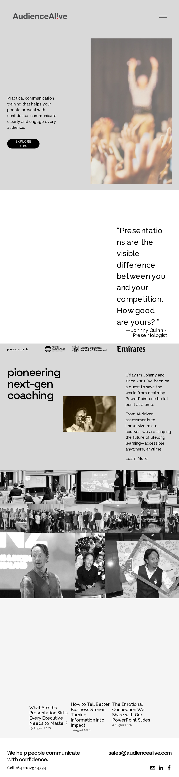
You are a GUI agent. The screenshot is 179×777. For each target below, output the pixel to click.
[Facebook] (169, 767)
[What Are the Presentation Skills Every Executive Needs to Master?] (48, 695)
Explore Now (23, 143)
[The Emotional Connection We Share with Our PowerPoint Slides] (131, 693)
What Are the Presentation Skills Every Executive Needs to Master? (48, 715)
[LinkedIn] (161, 767)
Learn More (137, 458)
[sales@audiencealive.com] (152, 767)
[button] (143, 683)
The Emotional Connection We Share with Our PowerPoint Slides (131, 712)
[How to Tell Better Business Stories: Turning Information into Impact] (90, 693)
